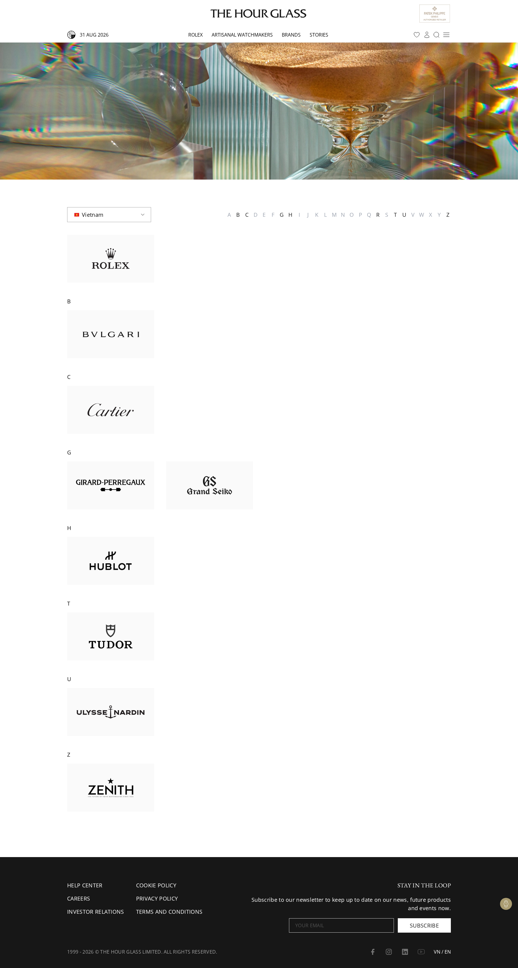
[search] (436, 35)
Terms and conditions (169, 911)
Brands (291, 34)
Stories (319, 34)
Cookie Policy (156, 885)
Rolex (195, 34)
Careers (78, 898)
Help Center (85, 885)
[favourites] (416, 34)
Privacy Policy (157, 898)
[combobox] (109, 214)
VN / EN (442, 952)
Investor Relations (95, 911)
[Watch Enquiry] (506, 903)
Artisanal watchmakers (242, 34)
